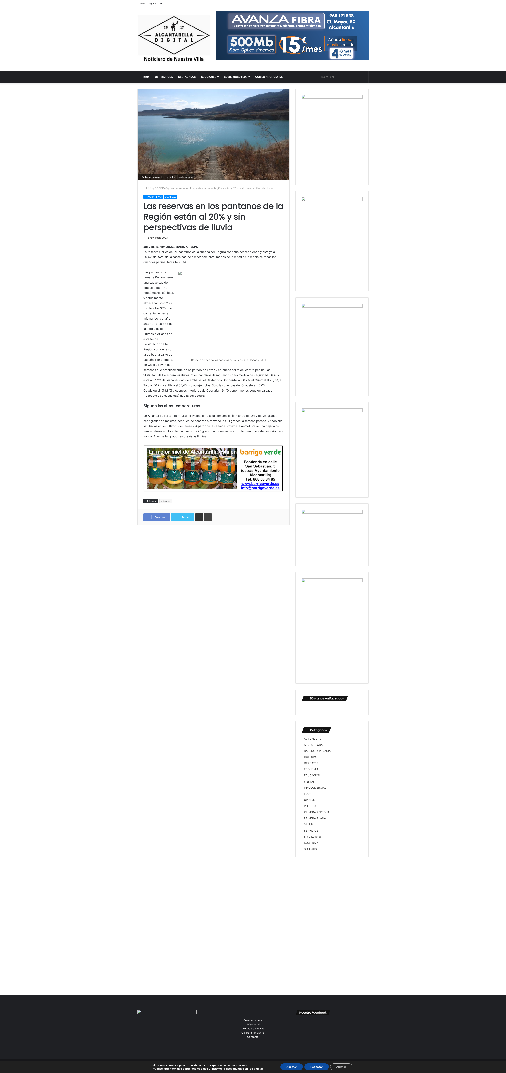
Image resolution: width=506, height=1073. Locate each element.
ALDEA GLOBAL (314, 744)
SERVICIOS (311, 830)
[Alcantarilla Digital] (174, 39)
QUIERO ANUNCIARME (269, 76)
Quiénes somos (252, 1020)
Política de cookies (253, 1028)
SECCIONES (208, 76)
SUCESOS (310, 849)
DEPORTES (311, 763)
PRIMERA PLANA (153, 196)
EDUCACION (312, 775)
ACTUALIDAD (312, 738)
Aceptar (291, 1066)
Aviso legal (253, 1024)
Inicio (145, 76)
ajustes (259, 1068)
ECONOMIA (311, 769)
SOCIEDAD (161, 188)
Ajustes (341, 1066)
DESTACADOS (187, 76)
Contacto (253, 1036)
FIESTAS (309, 781)
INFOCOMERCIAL (315, 787)
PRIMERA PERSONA (316, 812)
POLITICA (310, 806)
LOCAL (308, 793)
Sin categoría (312, 836)
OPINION (309, 799)
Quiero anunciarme (253, 1032)
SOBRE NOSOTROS (235, 76)
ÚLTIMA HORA (164, 76)
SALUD (308, 824)
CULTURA (310, 757)
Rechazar (316, 1066)
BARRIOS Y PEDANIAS (318, 750)
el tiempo (165, 501)
